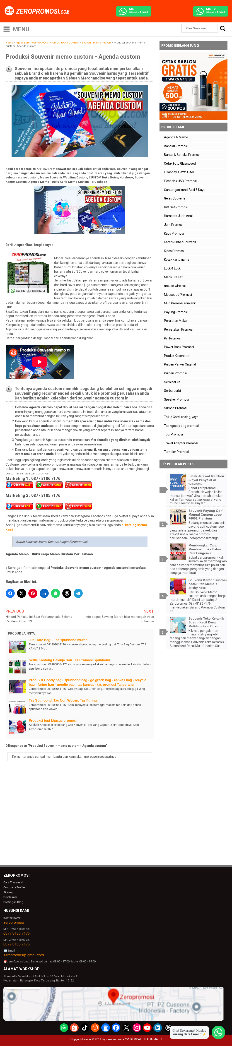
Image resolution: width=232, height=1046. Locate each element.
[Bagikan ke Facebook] (10, 593)
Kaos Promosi (174, 233)
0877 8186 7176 (16, 933)
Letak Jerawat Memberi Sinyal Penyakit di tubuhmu (206, 480)
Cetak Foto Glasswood (180, 163)
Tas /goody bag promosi (181, 426)
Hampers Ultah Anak (178, 216)
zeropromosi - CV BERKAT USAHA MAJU (134, 1039)
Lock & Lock (172, 268)
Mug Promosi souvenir (180, 303)
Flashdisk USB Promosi (180, 181)
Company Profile (14, 887)
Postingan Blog (13, 902)
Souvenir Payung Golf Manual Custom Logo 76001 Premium (205, 514)
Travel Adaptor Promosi (181, 443)
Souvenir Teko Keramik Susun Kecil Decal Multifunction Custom (206, 622)
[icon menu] (6, 28)
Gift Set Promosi (176, 207)
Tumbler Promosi (176, 452)
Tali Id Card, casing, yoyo (181, 417)
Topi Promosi (173, 434)
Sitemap (8, 892)
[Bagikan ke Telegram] (78, 593)
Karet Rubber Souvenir (180, 242)
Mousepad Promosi (178, 294)
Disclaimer (10, 897)
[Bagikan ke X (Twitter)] (21, 593)
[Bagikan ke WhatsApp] (55, 593)
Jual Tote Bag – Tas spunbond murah (58, 640)
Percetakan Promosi (178, 329)
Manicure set (173, 277)
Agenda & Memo (176, 137)
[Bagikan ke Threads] (66, 593)
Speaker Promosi (176, 399)
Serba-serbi (172, 390)
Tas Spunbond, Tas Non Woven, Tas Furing (63, 700)
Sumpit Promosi (175, 408)
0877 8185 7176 (16, 944)
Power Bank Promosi (179, 347)
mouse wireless (175, 286)
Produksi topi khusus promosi (53, 720)
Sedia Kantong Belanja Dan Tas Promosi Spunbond (69, 660)
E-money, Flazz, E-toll (179, 172)
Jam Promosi (173, 224)
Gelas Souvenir (174, 198)
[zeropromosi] (38, 11)
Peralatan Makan (176, 320)
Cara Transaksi (13, 882)
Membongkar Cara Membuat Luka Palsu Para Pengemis (204, 549)
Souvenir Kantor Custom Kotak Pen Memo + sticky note (207, 583)
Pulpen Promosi (175, 373)
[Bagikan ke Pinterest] (32, 593)
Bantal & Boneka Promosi (182, 154)
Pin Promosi (172, 338)
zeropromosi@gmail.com (23, 955)
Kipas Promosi (174, 251)
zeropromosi (13, 922)
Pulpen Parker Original (180, 364)
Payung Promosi (176, 312)
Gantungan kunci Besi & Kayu (184, 190)
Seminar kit (172, 382)
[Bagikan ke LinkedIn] (44, 593)
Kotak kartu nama (176, 259)
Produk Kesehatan (177, 356)
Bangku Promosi (176, 146)
